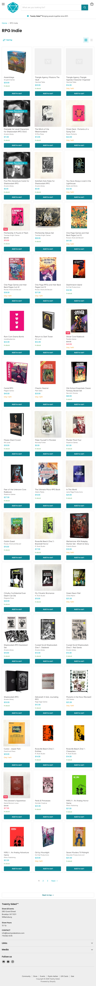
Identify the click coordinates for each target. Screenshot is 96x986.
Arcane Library (9, 134)
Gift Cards (64, 976)
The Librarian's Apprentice (15, 801)
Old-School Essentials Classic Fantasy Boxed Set (78, 389)
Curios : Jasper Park (12, 749)
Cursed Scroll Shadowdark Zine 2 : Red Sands (77, 646)
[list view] (91, 40)
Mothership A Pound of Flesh (16, 233)
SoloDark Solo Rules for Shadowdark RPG (45, 182)
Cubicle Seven (71, 546)
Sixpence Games (72, 442)
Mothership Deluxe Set (44, 233)
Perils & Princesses (42, 801)
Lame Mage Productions (74, 492)
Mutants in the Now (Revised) (78, 697)
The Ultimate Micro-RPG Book (47, 489)
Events (42, 976)
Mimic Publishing (72, 805)
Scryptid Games (9, 80)
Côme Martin (70, 596)
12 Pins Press (39, 134)
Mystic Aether (53, 976)
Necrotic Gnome (72, 393)
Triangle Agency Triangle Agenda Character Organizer (78, 78)
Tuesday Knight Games (12, 235)
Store (35, 976)
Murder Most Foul (73, 440)
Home (4, 23)
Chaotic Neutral (41, 388)
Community (26, 976)
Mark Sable (38, 391)
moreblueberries (9, 339)
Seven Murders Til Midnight (77, 852)
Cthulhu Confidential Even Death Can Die (15, 594)
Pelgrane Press (9, 598)
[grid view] (86, 40)
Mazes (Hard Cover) (12, 440)
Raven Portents (71, 134)
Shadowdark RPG (11, 697)
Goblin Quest (9, 541)
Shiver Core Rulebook (75, 337)
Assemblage (9, 77)
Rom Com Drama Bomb (14, 337)
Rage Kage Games (41, 702)
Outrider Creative (41, 803)
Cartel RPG (8, 388)
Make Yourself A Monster (45, 440)
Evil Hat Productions (73, 287)
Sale (72, 976)
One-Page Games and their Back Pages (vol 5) (77, 234)
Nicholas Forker (40, 442)
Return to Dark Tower (44, 337)
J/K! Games (70, 699)
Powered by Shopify (48, 981)
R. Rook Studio (40, 546)
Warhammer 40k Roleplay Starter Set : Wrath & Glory (77, 542)
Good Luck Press (9, 751)
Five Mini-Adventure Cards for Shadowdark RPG (16, 182)
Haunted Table (40, 82)
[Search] (84, 7)
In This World (71, 489)
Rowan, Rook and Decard (74, 238)
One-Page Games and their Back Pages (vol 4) (15, 286)
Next (53, 881)
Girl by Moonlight (42, 852)
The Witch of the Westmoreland (42, 130)
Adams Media (39, 492)
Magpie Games (9, 391)
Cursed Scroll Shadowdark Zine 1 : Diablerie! (46, 646)
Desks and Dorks (72, 186)
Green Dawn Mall (73, 593)
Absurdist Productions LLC (75, 855)
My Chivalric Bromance (44, 593)
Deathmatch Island (74, 285)
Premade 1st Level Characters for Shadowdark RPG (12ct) (16, 130)
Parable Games (71, 339)
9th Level (38, 339)
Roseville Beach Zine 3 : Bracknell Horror (44, 542)
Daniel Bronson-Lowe (11, 803)
